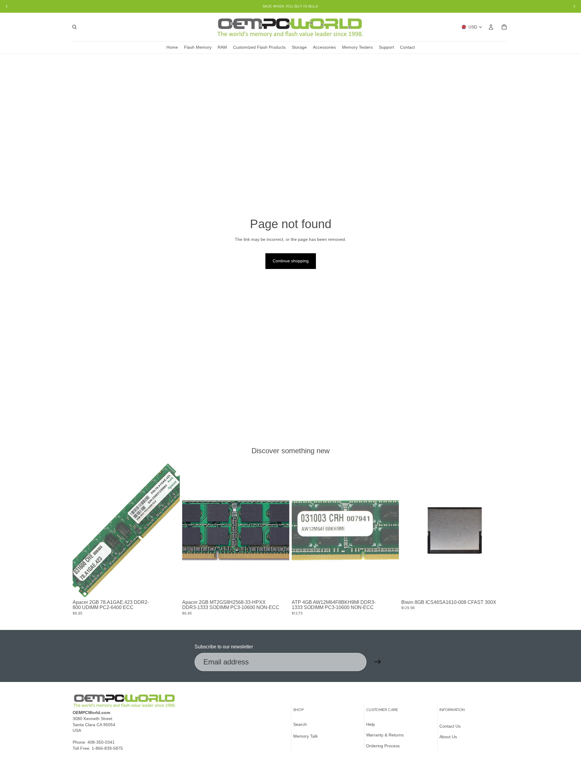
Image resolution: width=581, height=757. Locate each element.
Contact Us (450, 726)
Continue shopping (291, 260)
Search (300, 724)
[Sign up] (377, 662)
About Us (448, 737)
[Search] (74, 27)
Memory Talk (305, 736)
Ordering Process (383, 745)
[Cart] (504, 27)
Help (370, 724)
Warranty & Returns (385, 735)
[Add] (170, 587)
